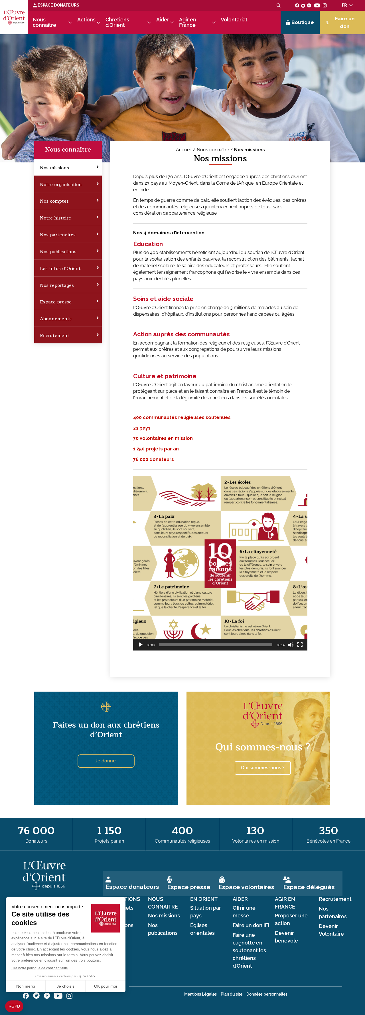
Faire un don (344, 22)
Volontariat (234, 20)
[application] (220, 563)
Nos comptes (54, 201)
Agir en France (187, 22)
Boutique (302, 22)
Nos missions (54, 168)
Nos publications (58, 251)
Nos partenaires (58, 235)
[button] (220, 563)
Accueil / (186, 149)
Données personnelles (266, 994)
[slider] (215, 644)
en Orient (204, 899)
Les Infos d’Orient (60, 268)
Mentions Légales (200, 994)
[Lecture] (140, 645)
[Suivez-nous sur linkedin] (309, 5)
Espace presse (56, 302)
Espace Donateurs (58, 5)
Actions (86, 20)
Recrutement (54, 335)
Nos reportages (57, 285)
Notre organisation (61, 184)
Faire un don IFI (251, 925)
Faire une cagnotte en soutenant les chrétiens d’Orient (249, 950)
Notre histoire (55, 218)
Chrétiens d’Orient (117, 22)
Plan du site (231, 994)
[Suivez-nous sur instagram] (325, 5)
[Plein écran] (300, 645)
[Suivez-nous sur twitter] (303, 5)
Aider (162, 20)
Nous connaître (44, 22)
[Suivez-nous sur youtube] (317, 5)
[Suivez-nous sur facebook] (297, 5)
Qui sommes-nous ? (262, 747)
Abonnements (56, 319)
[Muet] (291, 645)
